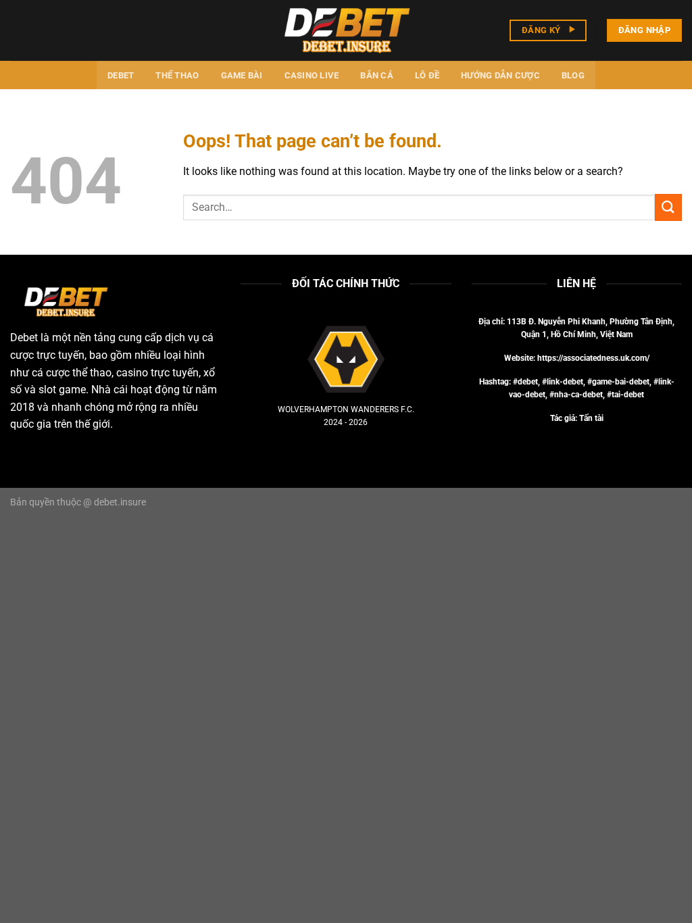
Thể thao (177, 75)
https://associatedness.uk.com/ (593, 358)
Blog (573, 75)
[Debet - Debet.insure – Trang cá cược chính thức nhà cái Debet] (346, 30)
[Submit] (668, 207)
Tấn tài (591, 418)
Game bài (242, 75)
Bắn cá (376, 75)
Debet (120, 75)
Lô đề (427, 75)
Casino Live (312, 75)
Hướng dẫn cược (500, 75)
